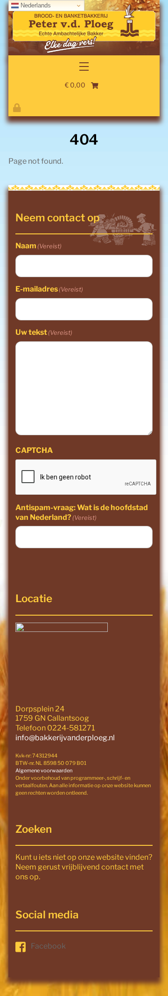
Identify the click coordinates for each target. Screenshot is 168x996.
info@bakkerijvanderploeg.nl (65, 737)
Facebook (48, 946)
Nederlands (35, 5)
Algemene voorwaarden (43, 770)
